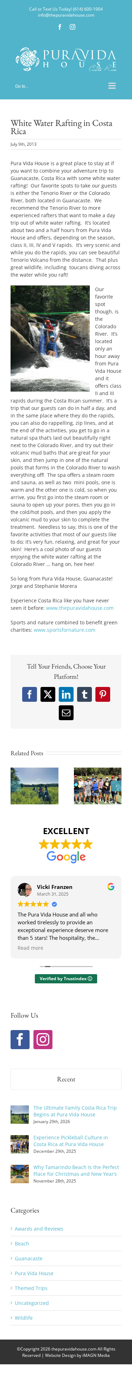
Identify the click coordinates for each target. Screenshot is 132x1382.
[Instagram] (42, 1039)
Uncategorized (32, 1303)
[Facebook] (20, 1039)
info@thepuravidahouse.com (66, 15)
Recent (66, 1079)
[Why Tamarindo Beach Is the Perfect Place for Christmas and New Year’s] (20, 1168)
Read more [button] (30, 948)
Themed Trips (31, 1288)
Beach (22, 1243)
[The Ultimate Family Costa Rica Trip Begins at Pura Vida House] (20, 1109)
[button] (16, 786)
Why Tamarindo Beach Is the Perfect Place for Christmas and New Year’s (76, 1170)
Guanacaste (29, 1258)
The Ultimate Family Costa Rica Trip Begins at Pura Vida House (75, 1111)
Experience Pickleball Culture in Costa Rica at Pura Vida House (70, 1140)
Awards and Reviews (39, 1228)
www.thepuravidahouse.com (80, 608)
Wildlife (24, 1317)
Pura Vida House (34, 1273)
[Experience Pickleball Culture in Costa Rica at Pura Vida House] (20, 1138)
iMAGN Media (96, 1355)
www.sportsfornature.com (64, 629)
